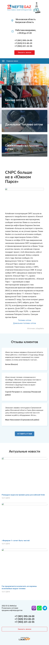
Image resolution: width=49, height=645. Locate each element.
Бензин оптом (15, 100)
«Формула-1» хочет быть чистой (16, 541)
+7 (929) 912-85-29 (23, 43)
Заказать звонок (24, 52)
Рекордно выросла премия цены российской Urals (23, 495)
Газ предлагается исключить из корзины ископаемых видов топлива (19, 587)
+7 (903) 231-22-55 (23, 46)
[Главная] (19, 7)
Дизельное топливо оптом (24, 124)
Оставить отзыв (24, 434)
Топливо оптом (24, 320)
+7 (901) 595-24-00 (23, 40)
